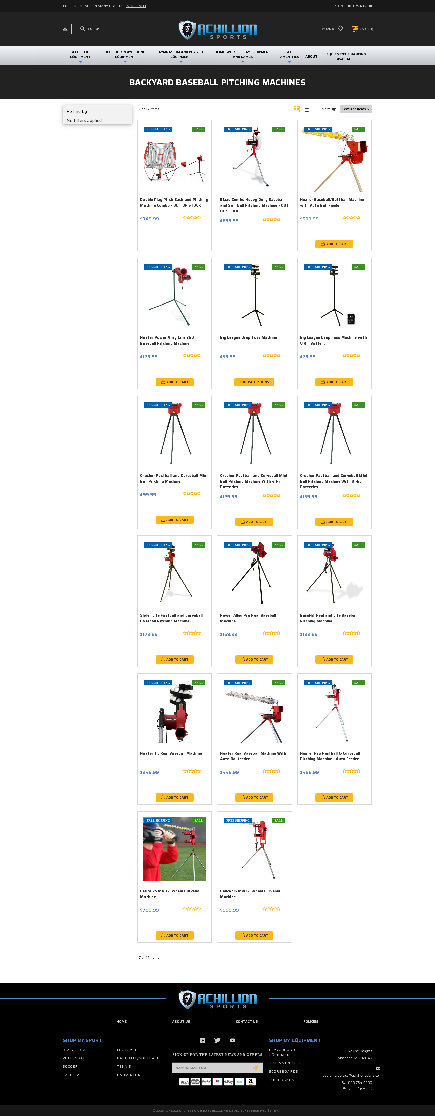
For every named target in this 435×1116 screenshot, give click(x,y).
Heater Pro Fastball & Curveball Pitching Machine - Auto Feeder (330, 756)
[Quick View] (199, 133)
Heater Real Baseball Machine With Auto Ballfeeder (253, 756)
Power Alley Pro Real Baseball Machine (248, 618)
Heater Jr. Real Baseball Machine (171, 753)
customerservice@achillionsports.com (352, 1075)
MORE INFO (136, 6)
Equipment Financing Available (346, 56)
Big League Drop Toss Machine (248, 337)
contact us (247, 1021)
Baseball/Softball (138, 1058)
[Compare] (199, 159)
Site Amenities (284, 1063)
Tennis (124, 1066)
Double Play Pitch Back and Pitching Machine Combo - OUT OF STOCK (174, 203)
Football (127, 1049)
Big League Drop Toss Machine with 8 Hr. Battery (333, 340)
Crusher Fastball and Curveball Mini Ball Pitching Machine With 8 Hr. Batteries (333, 481)
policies (310, 1021)
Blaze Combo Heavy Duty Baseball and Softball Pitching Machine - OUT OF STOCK (254, 205)
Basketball (76, 1049)
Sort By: (329, 109)
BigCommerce (222, 1110)
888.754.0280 (359, 6)
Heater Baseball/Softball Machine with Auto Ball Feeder (332, 203)
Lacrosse (73, 1075)
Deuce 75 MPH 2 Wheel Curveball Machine (171, 894)
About (311, 56)
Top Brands (281, 1080)
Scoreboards (283, 1071)
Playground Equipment (282, 1052)
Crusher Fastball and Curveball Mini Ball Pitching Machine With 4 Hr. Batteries (253, 481)
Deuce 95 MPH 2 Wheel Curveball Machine (250, 894)
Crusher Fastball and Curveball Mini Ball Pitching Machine (173, 478)
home (122, 1021)
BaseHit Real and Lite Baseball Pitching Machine (329, 618)
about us (181, 1021)
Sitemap (276, 1110)
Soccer (70, 1066)
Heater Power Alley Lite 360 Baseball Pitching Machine (167, 340)
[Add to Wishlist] (199, 146)
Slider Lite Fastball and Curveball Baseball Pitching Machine (171, 618)
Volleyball (75, 1058)
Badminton (129, 1075)
